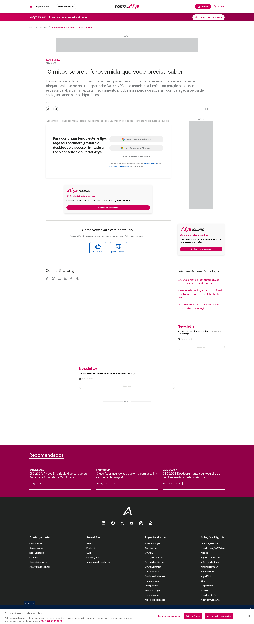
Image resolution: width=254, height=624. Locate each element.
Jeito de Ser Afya (38, 562)
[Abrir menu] (31, 6)
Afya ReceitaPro (209, 595)
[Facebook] (71, 278)
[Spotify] (150, 523)
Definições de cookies (169, 616)
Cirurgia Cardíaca (153, 557)
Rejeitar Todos (193, 616)
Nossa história (36, 552)
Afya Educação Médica (213, 548)
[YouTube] (131, 523)
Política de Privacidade (119, 166)
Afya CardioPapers (210, 557)
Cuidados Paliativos (155, 576)
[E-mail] (59, 278)
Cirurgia (149, 552)
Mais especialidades (155, 599)
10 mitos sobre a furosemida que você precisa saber (72, 27)
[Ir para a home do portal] (127, 6)
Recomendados (46, 455)
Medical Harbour (209, 566)
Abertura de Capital (39, 566)
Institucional (35, 543)
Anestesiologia (152, 543)
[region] (127, 616)
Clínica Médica (152, 571)
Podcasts (91, 548)
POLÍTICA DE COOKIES (51, 621)
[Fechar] (249, 616)
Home (31, 27)
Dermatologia (152, 580)
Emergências (151, 585)
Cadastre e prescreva (210, 17)
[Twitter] (122, 523)
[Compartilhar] (48, 108)
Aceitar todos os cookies (218, 616)
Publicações (92, 557)
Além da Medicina (210, 562)
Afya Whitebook (209, 571)
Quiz (88, 552)
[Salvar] (55, 108)
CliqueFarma (207, 585)
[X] (77, 278)
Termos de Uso (150, 163)
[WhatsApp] (53, 278)
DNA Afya (34, 557)
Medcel (204, 552)
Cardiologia (43, 27)
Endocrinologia (152, 590)
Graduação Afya (209, 543)
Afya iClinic (206, 576)
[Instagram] (141, 523)
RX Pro (204, 590)
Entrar (205, 6)
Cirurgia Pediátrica (154, 562)
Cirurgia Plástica (153, 566)
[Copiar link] (47, 278)
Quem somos (36, 548)
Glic (203, 580)
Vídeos (90, 543)
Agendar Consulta (210, 599)
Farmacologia (151, 595)
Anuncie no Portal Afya (98, 562)
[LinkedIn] (65, 278)
